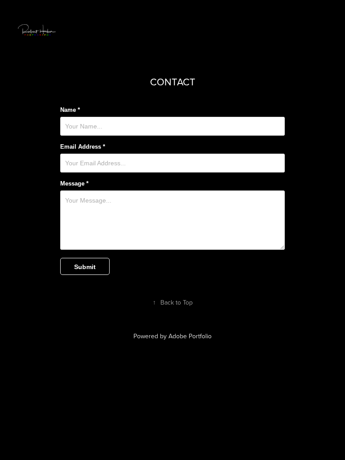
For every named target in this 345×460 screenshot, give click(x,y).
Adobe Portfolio (190, 336)
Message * (74, 184)
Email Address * (82, 147)
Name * (70, 110)
